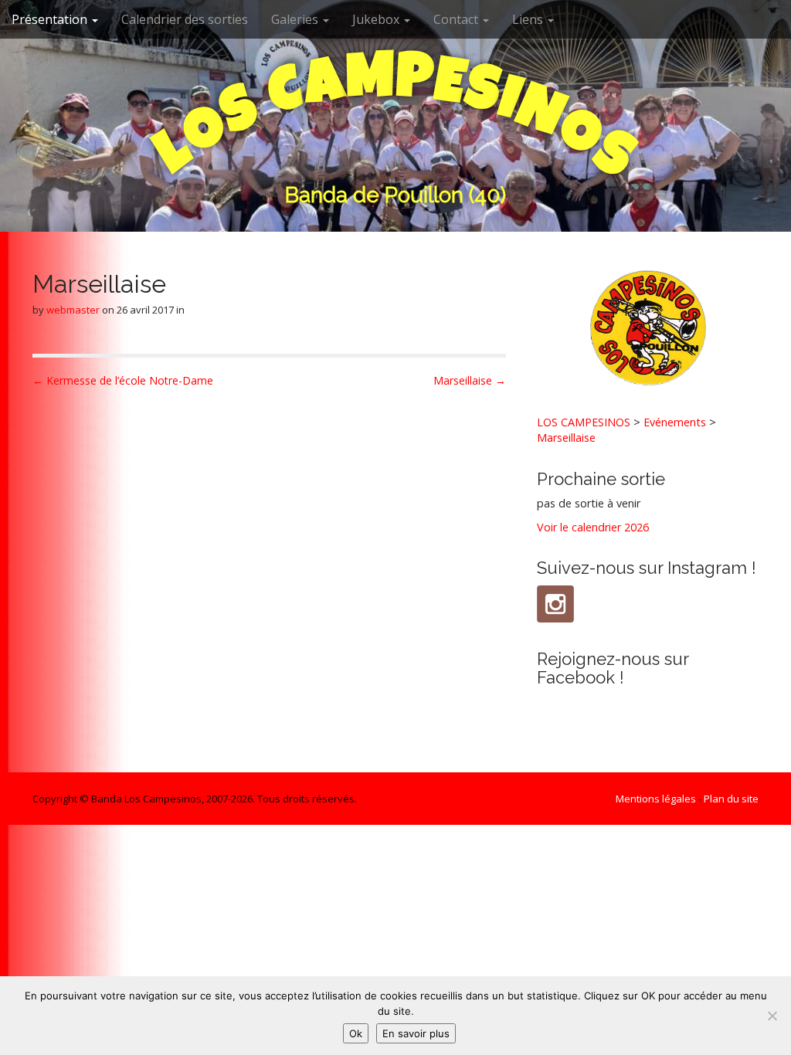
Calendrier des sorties (184, 19)
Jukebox (377, 19)
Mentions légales (656, 799)
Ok (355, 1033)
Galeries (296, 19)
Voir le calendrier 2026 (593, 527)
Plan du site (731, 799)
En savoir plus (416, 1033)
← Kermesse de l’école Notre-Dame (122, 380)
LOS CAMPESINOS (583, 422)
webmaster (73, 310)
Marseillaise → (469, 380)
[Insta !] (555, 603)
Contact (457, 19)
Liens (529, 19)
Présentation (51, 19)
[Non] (771, 1015)
